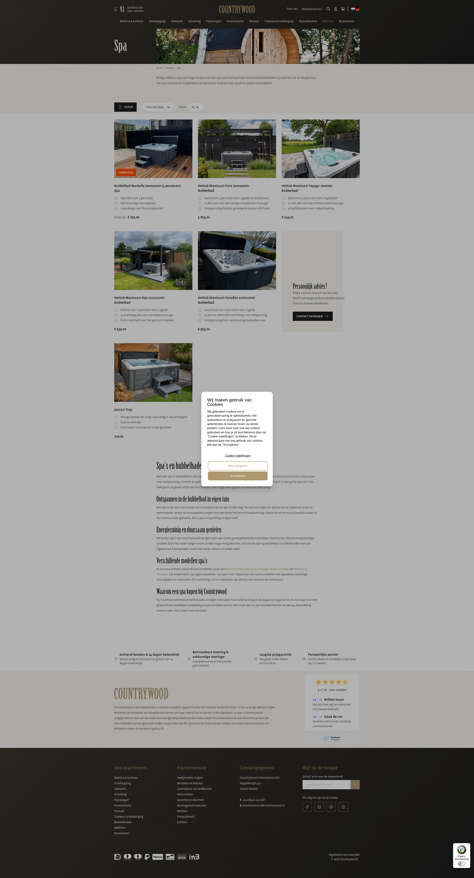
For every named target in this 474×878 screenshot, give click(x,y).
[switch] (461, 864)
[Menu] (468, 845)
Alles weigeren (238, 465)
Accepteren (237, 475)
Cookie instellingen (238, 455)
